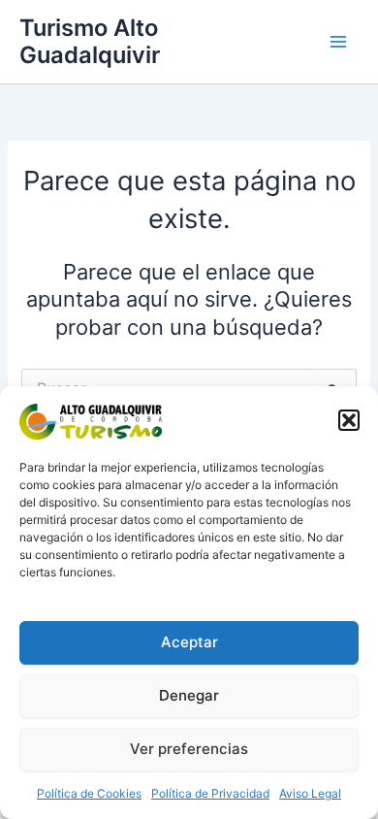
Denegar (189, 695)
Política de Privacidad (210, 793)
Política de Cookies (89, 793)
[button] (349, 420)
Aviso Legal (310, 793)
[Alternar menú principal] (338, 41)
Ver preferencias (189, 748)
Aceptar (189, 642)
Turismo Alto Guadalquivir (89, 41)
